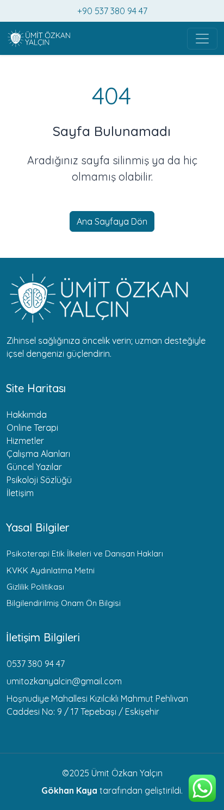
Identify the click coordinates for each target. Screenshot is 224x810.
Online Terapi (32, 427)
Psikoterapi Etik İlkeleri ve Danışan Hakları (85, 553)
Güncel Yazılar (34, 466)
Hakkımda (27, 414)
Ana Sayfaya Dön (112, 221)
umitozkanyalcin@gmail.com (64, 681)
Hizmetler (25, 440)
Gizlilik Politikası (35, 587)
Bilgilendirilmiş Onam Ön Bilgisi (64, 603)
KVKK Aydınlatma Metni (51, 570)
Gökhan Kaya (69, 790)
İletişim (20, 492)
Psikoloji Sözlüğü (39, 479)
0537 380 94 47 (36, 663)
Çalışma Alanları (38, 453)
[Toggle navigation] (202, 39)
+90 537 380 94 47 (112, 10)
